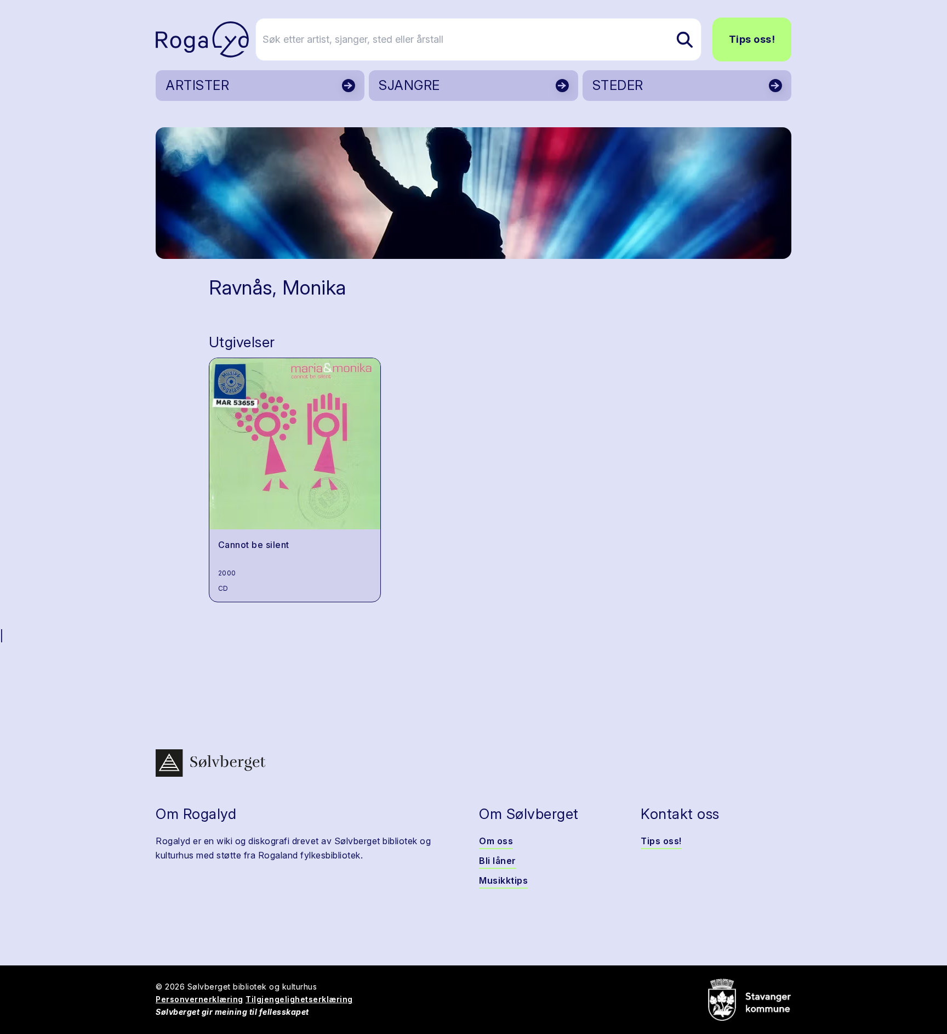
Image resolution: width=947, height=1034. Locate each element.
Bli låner (497, 860)
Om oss (496, 840)
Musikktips (503, 880)
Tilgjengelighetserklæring (299, 999)
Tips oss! (752, 39)
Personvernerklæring (199, 999)
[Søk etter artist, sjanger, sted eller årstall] (684, 39)
